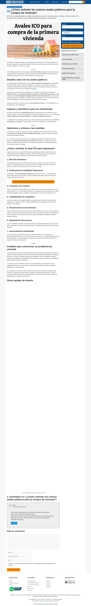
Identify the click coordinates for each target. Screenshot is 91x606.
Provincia (64, 30)
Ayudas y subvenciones (14, 7)
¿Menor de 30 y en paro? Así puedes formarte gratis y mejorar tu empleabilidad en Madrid (33, 419)
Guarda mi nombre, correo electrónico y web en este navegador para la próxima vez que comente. (31, 564)
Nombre (64, 24)
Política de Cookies (53, 603)
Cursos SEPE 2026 (35, 2)
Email (63, 36)
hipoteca (34, 88)
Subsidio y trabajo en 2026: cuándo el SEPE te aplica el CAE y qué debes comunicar (33, 350)
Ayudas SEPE (55, 2)
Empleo (47, 2)
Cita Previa (64, 2)
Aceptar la (71, 42)
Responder (14, 523)
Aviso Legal (35, 603)
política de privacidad (74, 42)
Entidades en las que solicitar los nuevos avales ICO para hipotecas (33, 182)
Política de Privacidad (44, 603)
